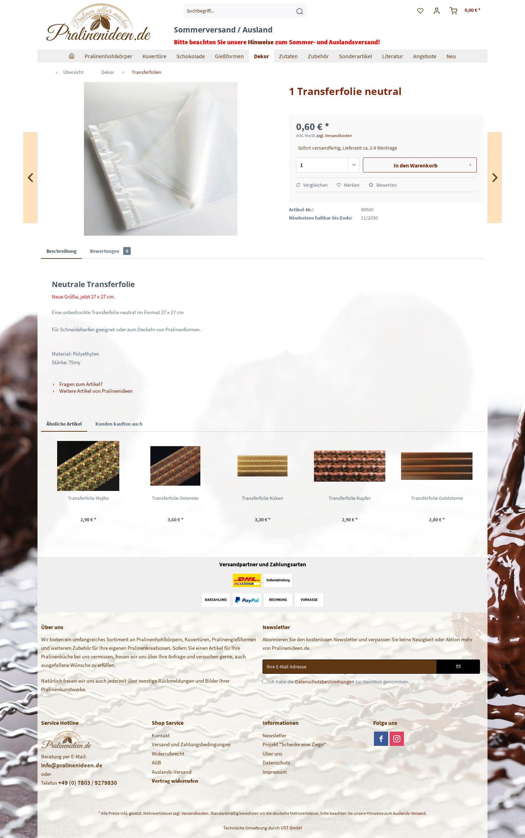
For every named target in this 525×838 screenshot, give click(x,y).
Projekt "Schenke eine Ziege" (294, 744)
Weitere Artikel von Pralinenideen (95, 390)
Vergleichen (315, 185)
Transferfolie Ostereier (175, 498)
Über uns (272, 753)
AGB (156, 762)
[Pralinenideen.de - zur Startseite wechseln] (98, 23)
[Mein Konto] (437, 11)
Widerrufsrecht (168, 753)
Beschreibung (61, 251)
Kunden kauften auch (118, 424)
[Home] (72, 56)
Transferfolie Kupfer (350, 498)
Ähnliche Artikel (64, 424)
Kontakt (161, 735)
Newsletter (274, 735)
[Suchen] (299, 11)
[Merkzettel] (420, 11)
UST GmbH (291, 828)
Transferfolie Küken (262, 498)
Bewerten (386, 185)
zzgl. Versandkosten (334, 135)
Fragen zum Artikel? (80, 384)
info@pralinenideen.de (71, 765)
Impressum (274, 771)
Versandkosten (195, 813)
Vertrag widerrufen (175, 780)
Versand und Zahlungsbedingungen (191, 744)
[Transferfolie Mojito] (88, 466)
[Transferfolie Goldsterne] (437, 466)
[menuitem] (245, 11)
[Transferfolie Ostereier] (175, 466)
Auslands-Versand (171, 771)
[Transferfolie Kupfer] (350, 466)
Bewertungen (109, 251)
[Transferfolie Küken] (262, 466)
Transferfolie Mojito (88, 498)
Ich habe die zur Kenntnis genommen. (338, 681)
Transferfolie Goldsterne (437, 498)
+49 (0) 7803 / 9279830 (87, 783)
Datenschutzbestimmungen (324, 681)
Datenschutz (276, 762)
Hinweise (261, 42)
